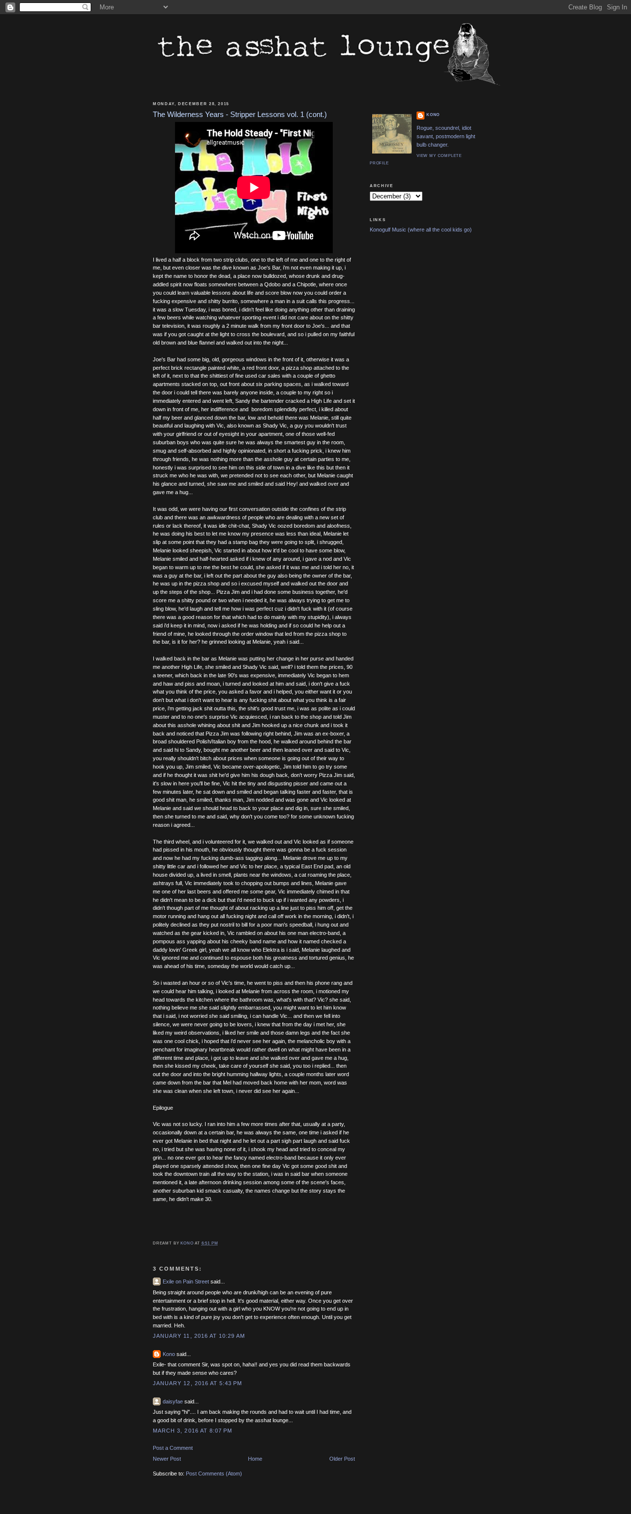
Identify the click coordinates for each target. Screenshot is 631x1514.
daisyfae (173, 1401)
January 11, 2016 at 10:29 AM (199, 1336)
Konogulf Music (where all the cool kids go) (421, 230)
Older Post (342, 1459)
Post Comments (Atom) (214, 1473)
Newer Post (167, 1459)
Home (255, 1459)
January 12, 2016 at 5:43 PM (197, 1383)
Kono (169, 1354)
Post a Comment (173, 1448)
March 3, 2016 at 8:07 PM (192, 1431)
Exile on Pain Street (186, 1281)
